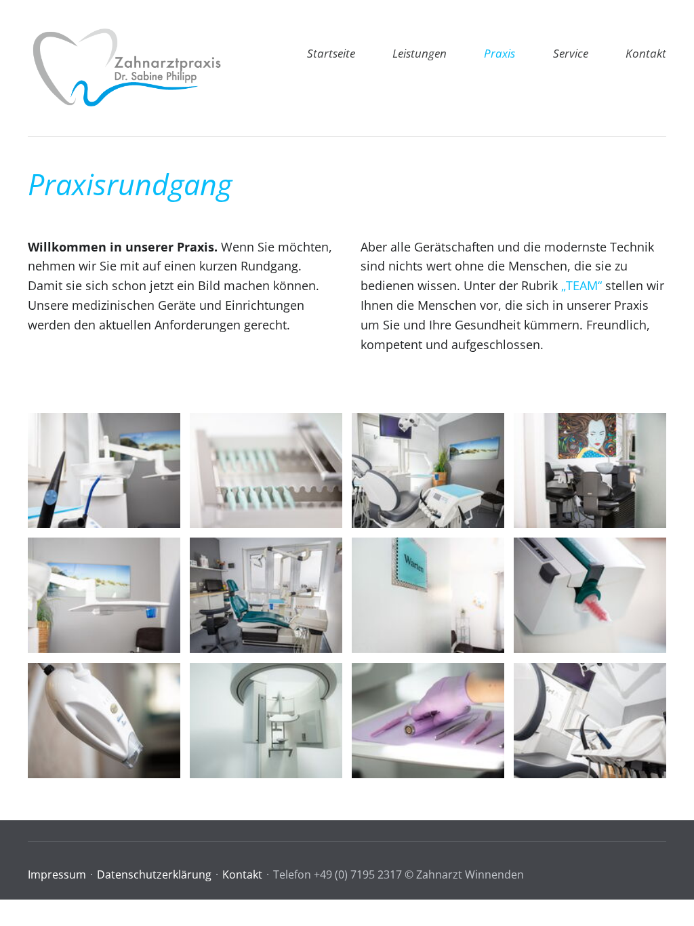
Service (570, 53)
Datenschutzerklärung (154, 874)
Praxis (499, 53)
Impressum (57, 874)
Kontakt (646, 53)
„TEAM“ (581, 285)
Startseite (331, 53)
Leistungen (419, 53)
